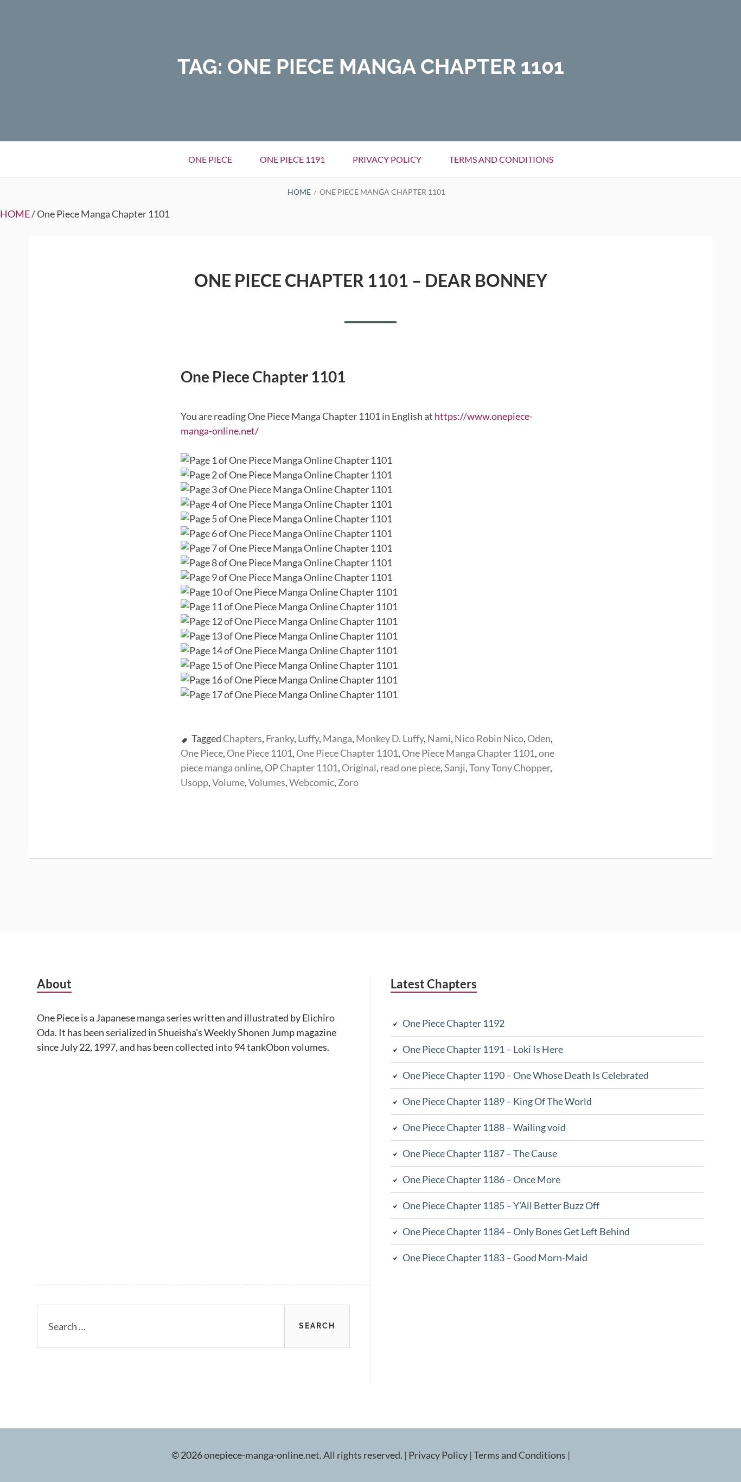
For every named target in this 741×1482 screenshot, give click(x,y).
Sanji (454, 768)
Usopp (194, 782)
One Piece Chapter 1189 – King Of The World (497, 1101)
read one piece (410, 768)
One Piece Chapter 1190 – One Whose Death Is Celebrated (526, 1075)
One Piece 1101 (259, 753)
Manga (337, 738)
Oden (539, 738)
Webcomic (311, 782)
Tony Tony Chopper (509, 768)
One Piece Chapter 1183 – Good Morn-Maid (495, 1257)
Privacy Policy (387, 159)
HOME (15, 214)
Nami (439, 738)
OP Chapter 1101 (301, 768)
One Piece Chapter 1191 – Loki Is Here (483, 1049)
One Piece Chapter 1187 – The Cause (480, 1153)
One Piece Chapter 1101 (347, 753)
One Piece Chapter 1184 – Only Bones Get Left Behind (516, 1231)
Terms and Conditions (501, 159)
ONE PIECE (210, 159)
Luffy (308, 738)
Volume (228, 782)
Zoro (348, 782)
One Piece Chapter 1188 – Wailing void (484, 1127)
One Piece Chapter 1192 (453, 1023)
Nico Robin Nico (489, 738)
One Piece (202, 753)
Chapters (242, 738)
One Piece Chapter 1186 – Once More (481, 1179)
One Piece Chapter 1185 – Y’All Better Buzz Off (501, 1205)
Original (359, 768)
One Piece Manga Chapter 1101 (468, 753)
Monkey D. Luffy (390, 738)
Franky (280, 738)
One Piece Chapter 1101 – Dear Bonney (370, 280)
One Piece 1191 (292, 159)
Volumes (266, 782)
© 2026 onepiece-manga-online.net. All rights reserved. (287, 1455)
